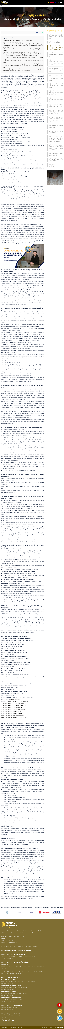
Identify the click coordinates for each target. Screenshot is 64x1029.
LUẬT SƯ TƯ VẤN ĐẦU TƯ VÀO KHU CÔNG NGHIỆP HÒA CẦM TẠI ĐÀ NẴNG (56, 47)
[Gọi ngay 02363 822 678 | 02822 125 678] (60, 1011)
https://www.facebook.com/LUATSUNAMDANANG (14, 717)
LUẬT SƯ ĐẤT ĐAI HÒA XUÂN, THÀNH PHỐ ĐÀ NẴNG (56, 36)
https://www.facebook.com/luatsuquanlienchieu (13, 709)
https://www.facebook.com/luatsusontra (11, 707)
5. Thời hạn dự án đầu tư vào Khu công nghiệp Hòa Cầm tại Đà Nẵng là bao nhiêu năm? (23, 49)
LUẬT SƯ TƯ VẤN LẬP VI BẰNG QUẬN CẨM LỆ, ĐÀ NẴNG (56, 70)
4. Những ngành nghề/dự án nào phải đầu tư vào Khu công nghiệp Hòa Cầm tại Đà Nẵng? (23, 46)
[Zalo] (13, 1021)
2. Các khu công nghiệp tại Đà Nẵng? (12, 42)
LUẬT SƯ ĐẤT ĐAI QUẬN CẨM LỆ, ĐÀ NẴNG (56, 159)
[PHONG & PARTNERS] (30, 2)
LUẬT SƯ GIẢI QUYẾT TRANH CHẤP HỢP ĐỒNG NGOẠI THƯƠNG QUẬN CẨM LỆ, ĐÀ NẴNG (56, 147)
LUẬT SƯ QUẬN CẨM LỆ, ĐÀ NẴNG (56, 165)
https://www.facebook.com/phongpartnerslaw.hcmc (14, 703)
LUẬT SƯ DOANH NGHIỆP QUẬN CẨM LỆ (56, 126)
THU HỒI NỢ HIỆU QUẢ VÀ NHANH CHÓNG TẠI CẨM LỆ (56, 54)
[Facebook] (3, 1021)
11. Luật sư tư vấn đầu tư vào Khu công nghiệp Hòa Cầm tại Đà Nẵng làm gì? (22, 64)
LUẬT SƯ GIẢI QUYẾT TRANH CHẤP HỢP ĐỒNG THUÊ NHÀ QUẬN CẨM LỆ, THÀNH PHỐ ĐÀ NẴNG (56, 139)
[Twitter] (6, 1021)
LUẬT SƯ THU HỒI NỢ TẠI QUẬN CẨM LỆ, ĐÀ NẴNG (56, 105)
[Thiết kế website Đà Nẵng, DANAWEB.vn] (59, 1027)
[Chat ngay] (60, 1018)
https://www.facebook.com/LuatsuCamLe (11, 711)
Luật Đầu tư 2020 (23, 93)
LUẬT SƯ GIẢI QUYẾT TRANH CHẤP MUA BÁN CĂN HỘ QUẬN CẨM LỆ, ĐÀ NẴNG (56, 62)
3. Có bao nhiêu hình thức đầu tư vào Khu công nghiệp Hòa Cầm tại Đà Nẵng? (22, 44)
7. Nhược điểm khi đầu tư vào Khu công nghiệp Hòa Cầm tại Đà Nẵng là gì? (22, 54)
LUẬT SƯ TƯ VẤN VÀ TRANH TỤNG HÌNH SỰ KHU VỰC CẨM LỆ (56, 112)
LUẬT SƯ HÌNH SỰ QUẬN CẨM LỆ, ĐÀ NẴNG (56, 132)
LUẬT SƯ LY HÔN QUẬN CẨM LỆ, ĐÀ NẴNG (56, 154)
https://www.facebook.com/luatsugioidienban (12, 715)
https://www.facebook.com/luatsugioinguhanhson (13, 705)
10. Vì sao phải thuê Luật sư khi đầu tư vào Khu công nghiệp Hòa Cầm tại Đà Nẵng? (23, 61)
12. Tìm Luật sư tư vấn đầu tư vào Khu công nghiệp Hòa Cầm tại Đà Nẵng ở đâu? (23, 66)
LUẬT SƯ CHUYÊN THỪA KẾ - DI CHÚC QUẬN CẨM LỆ (56, 99)
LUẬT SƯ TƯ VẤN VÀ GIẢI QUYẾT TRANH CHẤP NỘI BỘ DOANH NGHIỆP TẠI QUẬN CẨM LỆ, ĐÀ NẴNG (56, 120)
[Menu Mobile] (61, 2)
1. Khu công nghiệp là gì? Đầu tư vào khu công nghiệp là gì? (18, 40)
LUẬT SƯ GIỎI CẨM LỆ (54, 42)
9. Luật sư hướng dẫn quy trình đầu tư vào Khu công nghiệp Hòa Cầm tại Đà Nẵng (23, 58)
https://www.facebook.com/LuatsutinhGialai (12, 713)
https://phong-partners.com (13, 699)
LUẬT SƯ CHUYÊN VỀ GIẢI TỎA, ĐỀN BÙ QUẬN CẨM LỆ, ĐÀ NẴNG (56, 92)
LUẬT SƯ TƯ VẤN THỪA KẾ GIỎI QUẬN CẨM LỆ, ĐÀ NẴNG (56, 85)
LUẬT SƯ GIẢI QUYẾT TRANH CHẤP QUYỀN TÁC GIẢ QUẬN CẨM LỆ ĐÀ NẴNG (56, 78)
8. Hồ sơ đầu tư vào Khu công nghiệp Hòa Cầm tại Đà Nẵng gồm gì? (20, 55)
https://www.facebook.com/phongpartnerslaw (17, 701)
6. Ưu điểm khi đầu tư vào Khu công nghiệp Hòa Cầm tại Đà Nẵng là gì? (21, 52)
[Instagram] (9, 1021)
